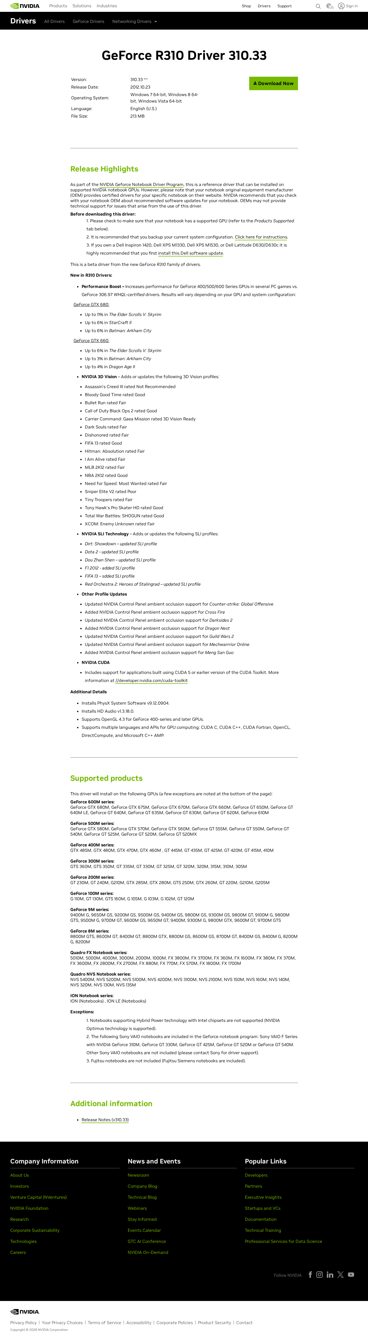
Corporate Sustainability (35, 1230)
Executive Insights (263, 1197)
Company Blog (142, 1186)
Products (58, 5)
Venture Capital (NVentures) (38, 1197)
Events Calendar (144, 1230)
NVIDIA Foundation (29, 1208)
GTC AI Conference (147, 1241)
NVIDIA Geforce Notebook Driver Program (141, 184)
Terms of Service (104, 1322)
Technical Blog (142, 1197)
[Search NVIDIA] (318, 5)
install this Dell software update (190, 253)
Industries (107, 5)
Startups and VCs (262, 1208)
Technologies (23, 1241)
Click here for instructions (261, 237)
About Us (19, 1175)
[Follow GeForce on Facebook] (310, 1274)
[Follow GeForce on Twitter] (340, 1274)
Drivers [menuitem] (264, 5)
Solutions (81, 5)
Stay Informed (142, 1219)
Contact (244, 1322)
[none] (318, 4)
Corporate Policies (175, 1322)
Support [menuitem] (284, 5)
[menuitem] (58, 5)
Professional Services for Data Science (283, 1241)
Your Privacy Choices (62, 1322)
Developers (256, 1175)
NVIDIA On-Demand (148, 1252)
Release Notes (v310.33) (105, 1119)
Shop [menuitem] (246, 5)
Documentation (261, 1219)
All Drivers (54, 21)
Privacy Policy (23, 1322)
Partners (253, 1186)
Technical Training (263, 1230)
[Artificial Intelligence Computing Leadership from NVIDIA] (25, 6)
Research (19, 1219)
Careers (18, 1252)
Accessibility (138, 1322)
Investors (19, 1186)
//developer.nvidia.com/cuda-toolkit (152, 680)
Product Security (214, 1322)
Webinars (137, 1208)
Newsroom (138, 1175)
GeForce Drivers (88, 21)
